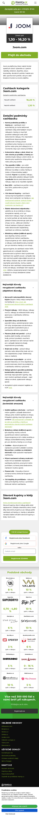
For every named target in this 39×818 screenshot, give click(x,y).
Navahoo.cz (10, 673)
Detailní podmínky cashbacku (14, 95)
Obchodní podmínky (9, 755)
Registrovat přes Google (19, 543)
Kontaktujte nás (7, 753)
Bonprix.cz (5, 729)
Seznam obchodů (8, 768)
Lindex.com (6, 737)
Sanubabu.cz (29, 654)
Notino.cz (5, 732)
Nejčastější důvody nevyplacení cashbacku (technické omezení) (14, 400)
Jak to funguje (6, 761)
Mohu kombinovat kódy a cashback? (17, 503)
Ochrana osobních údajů (10, 758)
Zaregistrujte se (12, 9)
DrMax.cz (5, 734)
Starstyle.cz (10, 616)
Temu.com (5, 742)
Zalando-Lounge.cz (8, 740)
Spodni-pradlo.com (29, 635)
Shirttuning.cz (10, 654)
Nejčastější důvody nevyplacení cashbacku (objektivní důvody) (14, 287)
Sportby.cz (10, 635)
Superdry (10, 597)
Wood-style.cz (10, 578)
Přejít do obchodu (19, 55)
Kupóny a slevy (7, 771)
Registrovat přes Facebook (19, 538)
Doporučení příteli (8, 774)
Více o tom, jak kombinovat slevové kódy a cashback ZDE (19, 304)
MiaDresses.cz (28, 673)
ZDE (4, 270)
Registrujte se (19, 711)
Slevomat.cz (6, 745)
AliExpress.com (7, 726)
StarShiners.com (29, 616)
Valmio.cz (29, 578)
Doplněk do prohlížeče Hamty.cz (13, 776)
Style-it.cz (29, 597)
